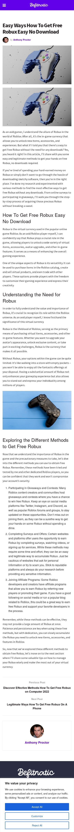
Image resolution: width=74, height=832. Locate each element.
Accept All (37, 807)
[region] (37, 805)
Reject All (37, 825)
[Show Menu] (4, 5)
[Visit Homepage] (39, 5)
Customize (37, 816)
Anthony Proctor (22, 39)
